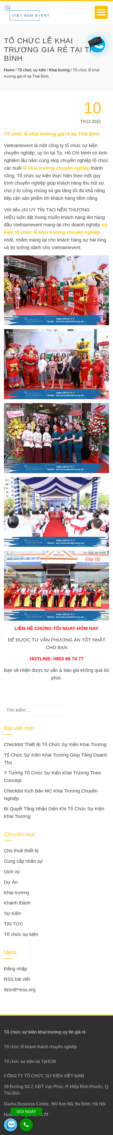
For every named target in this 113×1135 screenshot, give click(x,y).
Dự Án (11, 882)
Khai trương (59, 70)
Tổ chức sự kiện (32, 70)
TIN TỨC (13, 924)
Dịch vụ (12, 871)
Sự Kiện (12, 913)
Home (9, 70)
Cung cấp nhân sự (23, 861)
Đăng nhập (15, 968)
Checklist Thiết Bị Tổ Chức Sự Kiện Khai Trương (55, 744)
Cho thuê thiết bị (21, 850)
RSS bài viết (17, 979)
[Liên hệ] (96, 41)
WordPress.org (19, 989)
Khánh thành (17, 903)
